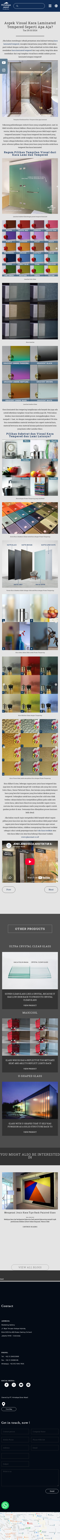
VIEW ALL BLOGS (30, 1267)
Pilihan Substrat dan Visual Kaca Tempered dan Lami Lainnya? (30, 435)
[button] (8, 1409)
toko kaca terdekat (45, 830)
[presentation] (3, 1197)
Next (51, 889)
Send (52, 1491)
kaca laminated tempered (22, 50)
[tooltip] (4, 62)
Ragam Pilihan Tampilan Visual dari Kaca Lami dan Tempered (30, 153)
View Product (30, 1005)
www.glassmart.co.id (30, 837)
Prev (8, 889)
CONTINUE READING (30, 1227)
